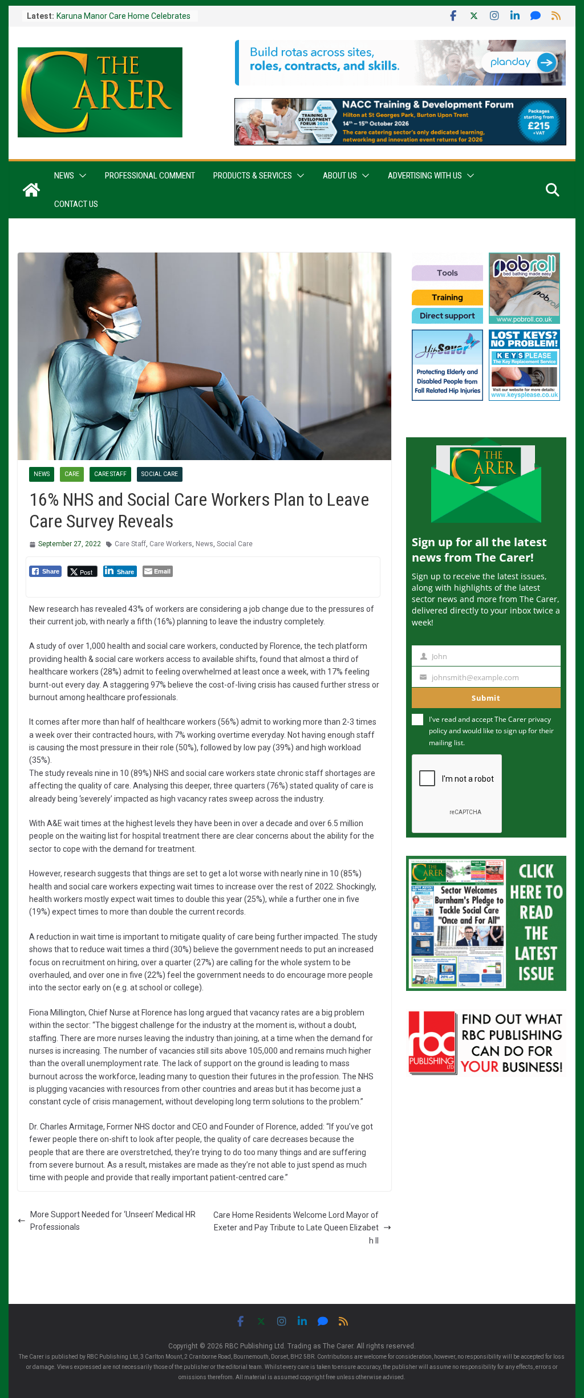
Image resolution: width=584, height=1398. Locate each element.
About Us (340, 175)
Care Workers (170, 544)
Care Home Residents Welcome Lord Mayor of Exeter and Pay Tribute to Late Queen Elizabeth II (296, 1227)
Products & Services (252, 175)
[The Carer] (31, 190)
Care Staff (110, 474)
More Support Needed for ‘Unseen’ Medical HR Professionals (113, 1221)
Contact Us (76, 204)
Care (71, 474)
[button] (80, 175)
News (64, 175)
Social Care (159, 474)
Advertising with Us (425, 175)
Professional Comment (150, 175)
